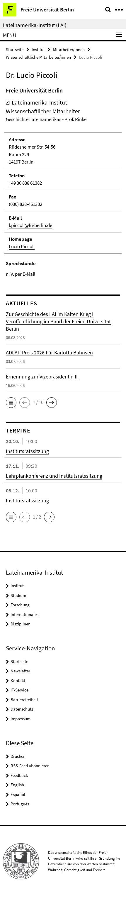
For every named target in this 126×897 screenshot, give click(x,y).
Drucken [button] (18, 756)
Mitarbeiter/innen (69, 49)
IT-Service (19, 690)
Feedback (19, 775)
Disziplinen (20, 624)
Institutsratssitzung (27, 451)
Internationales (24, 614)
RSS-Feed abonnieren (30, 765)
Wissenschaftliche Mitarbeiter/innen (38, 57)
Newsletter (20, 671)
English (17, 784)
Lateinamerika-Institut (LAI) (35, 24)
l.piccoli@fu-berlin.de (30, 225)
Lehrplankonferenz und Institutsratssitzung (54, 475)
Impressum (20, 718)
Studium (18, 595)
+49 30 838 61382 (25, 183)
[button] (11, 402)
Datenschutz (22, 709)
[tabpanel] (63, 182)
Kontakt (18, 680)
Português (20, 804)
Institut (38, 49)
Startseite (14, 49)
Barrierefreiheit (24, 699)
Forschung (20, 604)
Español (18, 794)
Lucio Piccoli (22, 246)
